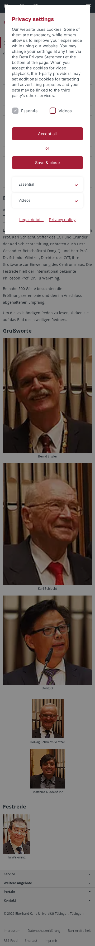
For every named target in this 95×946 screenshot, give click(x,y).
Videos (65, 110)
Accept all (47, 133)
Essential (30, 110)
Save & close (47, 162)
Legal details (31, 219)
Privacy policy (62, 219)
